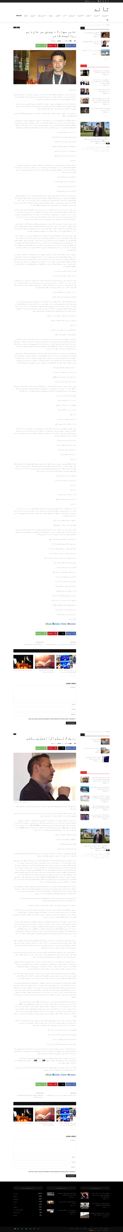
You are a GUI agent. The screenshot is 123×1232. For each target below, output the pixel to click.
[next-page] (71, 676)
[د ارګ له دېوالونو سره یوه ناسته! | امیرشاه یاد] (95, 129)
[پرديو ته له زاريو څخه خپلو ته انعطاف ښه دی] (50, 1211)
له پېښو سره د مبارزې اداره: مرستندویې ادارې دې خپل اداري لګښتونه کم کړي (100, 81)
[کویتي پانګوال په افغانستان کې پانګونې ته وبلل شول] (84, 1206)
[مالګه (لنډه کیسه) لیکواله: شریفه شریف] (105, 35)
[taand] (66, 41)
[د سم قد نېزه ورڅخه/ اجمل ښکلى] (105, 44)
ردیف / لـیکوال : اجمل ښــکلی (33, 644)
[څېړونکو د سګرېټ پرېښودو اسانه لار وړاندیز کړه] (84, 110)
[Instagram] (106, 1)
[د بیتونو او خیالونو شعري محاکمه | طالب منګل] (45, 662)
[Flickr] (34, 1228)
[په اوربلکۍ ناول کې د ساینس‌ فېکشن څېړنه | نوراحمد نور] (66, 662)
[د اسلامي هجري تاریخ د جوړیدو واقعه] (50, 1202)
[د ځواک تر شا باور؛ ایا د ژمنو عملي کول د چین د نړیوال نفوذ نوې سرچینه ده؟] (84, 1195)
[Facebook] (108, 1)
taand (59, 41)
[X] (101, 1)
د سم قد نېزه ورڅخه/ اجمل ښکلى (92, 41)
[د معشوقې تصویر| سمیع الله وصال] (23, 662)
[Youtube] (99, 1)
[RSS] (22, 1228)
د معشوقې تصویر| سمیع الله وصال (23, 670)
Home (108, 25)
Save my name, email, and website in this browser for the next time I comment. (51, 719)
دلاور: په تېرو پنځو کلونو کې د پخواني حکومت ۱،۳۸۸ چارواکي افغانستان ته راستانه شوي (101, 100)
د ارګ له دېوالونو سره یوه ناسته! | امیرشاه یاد (97, 140)
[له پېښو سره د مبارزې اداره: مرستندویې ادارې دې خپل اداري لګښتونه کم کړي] (84, 82)
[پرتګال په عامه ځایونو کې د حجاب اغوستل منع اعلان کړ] (84, 73)
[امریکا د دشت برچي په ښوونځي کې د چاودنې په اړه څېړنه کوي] (84, 1215)
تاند (104, 143)
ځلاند (15, 27)
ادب (104, 25)
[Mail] (26, 1228)
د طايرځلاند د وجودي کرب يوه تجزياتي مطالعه (61, 644)
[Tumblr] (103, 1)
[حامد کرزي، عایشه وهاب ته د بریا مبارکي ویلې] (84, 91)
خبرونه (83, 66)
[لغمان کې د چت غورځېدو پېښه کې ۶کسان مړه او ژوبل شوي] (50, 1194)
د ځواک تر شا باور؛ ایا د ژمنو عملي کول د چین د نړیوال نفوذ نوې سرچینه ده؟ (101, 1194)
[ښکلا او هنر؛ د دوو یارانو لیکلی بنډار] (105, 52)
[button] (107, 20)
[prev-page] (74, 676)
